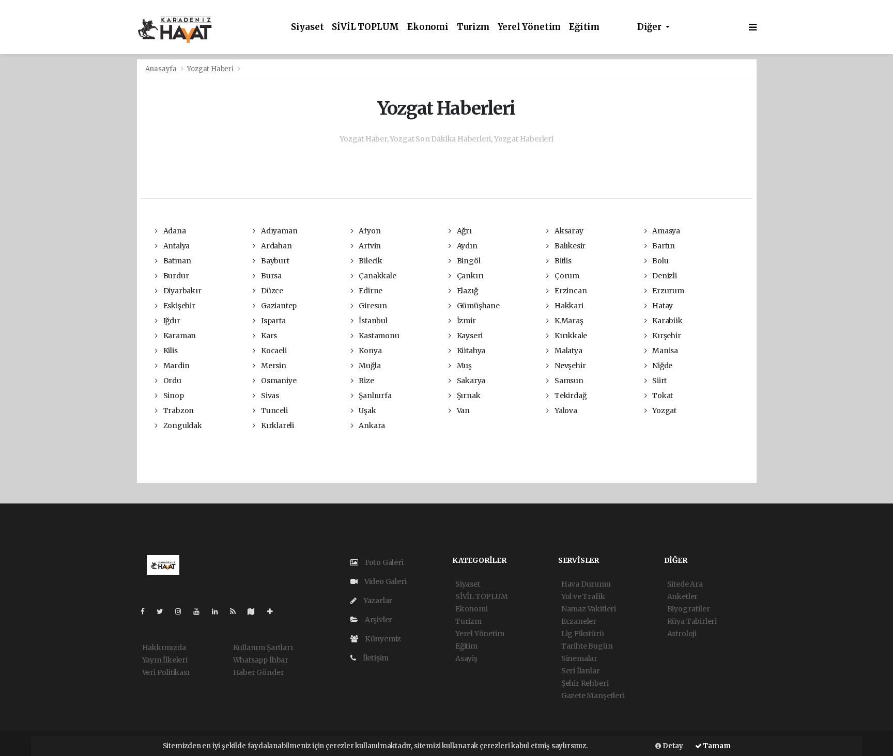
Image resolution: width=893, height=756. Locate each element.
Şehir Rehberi (585, 683)
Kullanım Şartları (263, 647)
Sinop (173, 395)
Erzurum (667, 290)
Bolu (659, 260)
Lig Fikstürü (582, 633)
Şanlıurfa (374, 395)
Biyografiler (688, 608)
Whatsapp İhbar (260, 660)
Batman (176, 260)
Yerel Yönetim (529, 27)
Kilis (170, 350)
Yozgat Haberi (210, 69)
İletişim (375, 658)
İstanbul (372, 320)
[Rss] (237, 611)
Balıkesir (569, 245)
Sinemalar (579, 658)
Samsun (568, 380)
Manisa (664, 350)
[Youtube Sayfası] (200, 611)
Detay (672, 746)
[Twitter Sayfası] (164, 611)
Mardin (175, 365)
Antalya (176, 245)
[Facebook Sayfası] (147, 611)
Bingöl (467, 260)
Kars (268, 335)
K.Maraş (568, 320)
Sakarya (470, 380)
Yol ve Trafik (583, 596)
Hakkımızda (164, 647)
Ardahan (275, 245)
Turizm (473, 27)
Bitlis (562, 260)
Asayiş (466, 658)
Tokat (662, 395)
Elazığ (466, 290)
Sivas (269, 395)
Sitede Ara (685, 584)
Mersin (272, 365)
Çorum (566, 275)
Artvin (369, 245)
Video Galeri (384, 581)
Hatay (662, 305)
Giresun (372, 305)
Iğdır (171, 320)
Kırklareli (276, 425)
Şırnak (467, 395)
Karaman (179, 335)
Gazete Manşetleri (593, 695)
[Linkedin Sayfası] (219, 611)
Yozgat (663, 410)
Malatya (567, 350)
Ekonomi (428, 27)
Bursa (270, 275)
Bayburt (274, 260)
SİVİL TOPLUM (365, 27)
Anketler (682, 596)
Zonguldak (182, 425)
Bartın (663, 245)
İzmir (465, 320)
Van (462, 410)
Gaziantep (278, 305)
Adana (174, 230)
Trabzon (178, 410)
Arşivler (377, 619)
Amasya (665, 230)
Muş (463, 365)
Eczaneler (578, 621)
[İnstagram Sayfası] (182, 611)
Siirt (659, 380)
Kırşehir (666, 335)
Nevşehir (569, 365)
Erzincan (570, 290)
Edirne (369, 290)
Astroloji (682, 633)
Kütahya (470, 350)
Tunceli (273, 410)
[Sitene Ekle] (274, 611)
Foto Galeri (383, 562)
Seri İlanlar (580, 670)
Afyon (368, 230)
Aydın (466, 245)
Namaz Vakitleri (588, 608)
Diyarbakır (182, 290)
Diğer (650, 27)
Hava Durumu (586, 584)
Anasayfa (161, 69)
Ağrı (463, 230)
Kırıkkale (570, 335)
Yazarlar (377, 600)
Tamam (716, 746)
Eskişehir (178, 305)
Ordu (171, 380)
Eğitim (584, 27)
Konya (369, 350)
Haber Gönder (258, 672)
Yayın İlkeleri (165, 660)
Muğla (368, 365)
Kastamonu (378, 335)
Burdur (175, 275)
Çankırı (469, 275)
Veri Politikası (166, 672)
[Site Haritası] (255, 611)
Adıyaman (278, 230)
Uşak (366, 410)
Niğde (661, 365)
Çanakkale (376, 275)
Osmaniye (277, 380)
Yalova (565, 410)
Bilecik (369, 260)
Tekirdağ (569, 395)
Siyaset (307, 27)
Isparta (272, 320)
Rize (365, 380)
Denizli (663, 275)
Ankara (371, 425)
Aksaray (568, 230)
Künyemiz (382, 638)
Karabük (666, 320)
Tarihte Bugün (587, 646)
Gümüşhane (477, 305)
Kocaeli (272, 350)
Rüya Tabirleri (692, 621)
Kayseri (469, 335)
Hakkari (568, 305)
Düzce (271, 290)
